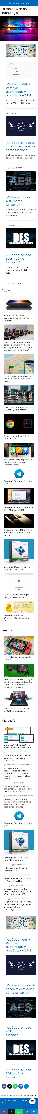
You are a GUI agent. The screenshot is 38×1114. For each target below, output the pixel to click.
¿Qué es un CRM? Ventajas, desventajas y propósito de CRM (18, 90)
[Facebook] (4, 1086)
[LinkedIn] (20, 1086)
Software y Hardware (19, 3)
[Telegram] (26, 1086)
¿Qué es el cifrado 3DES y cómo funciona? (18, 258)
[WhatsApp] (15, 1086)
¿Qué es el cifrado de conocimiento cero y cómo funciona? (20, 146)
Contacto (16, 1100)
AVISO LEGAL (6, 1100)
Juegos (16, 71)
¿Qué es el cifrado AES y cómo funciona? (18, 201)
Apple (14, 68)
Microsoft (16, 75)
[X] (9, 1086)
